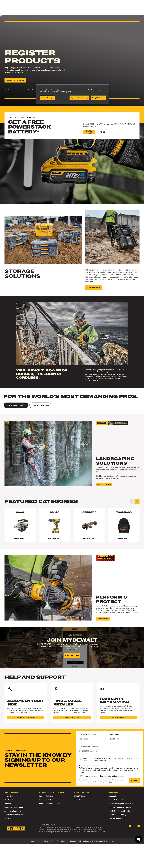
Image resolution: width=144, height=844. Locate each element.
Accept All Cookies (98, 98)
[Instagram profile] (134, 826)
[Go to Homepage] (16, 828)
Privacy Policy (111, 780)
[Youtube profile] (138, 826)
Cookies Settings (47, 98)
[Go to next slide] (137, 501)
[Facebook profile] (129, 826)
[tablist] (72, 405)
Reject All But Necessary (79, 98)
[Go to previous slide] (132, 501)
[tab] (16, 405)
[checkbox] (80, 759)
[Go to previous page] (5, 90)
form (110, 782)
